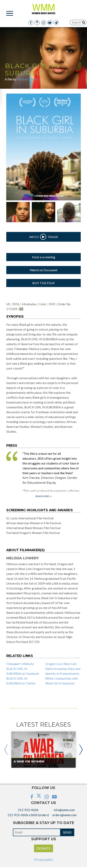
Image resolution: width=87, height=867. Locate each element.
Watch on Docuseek (43, 270)
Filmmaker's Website (20, 664)
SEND (67, 832)
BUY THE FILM (43, 283)
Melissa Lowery (27, 79)
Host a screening (43, 257)
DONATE (43, 848)
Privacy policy (43, 859)
